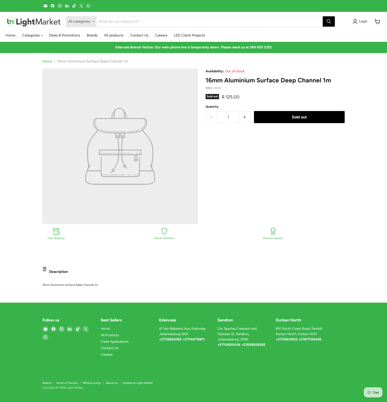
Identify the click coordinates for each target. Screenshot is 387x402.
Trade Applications (115, 342)
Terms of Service (67, 383)
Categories (31, 35)
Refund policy (92, 383)
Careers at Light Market (138, 383)
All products (113, 35)
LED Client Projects (189, 35)
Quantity (212, 107)
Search (46, 383)
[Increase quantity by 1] (244, 117)
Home (10, 35)
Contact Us (139, 35)
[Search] (329, 21)
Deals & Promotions (64, 35)
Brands (92, 35)
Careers (161, 35)
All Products (110, 335)
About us (112, 383)
